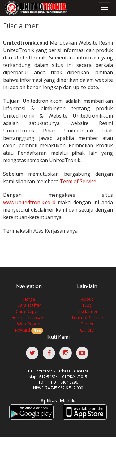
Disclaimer (86, 311)
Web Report (29, 324)
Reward (28, 330)
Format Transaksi (29, 318)
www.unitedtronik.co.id (29, 202)
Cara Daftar (29, 305)
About (87, 299)
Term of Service (78, 181)
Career (87, 324)
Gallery (87, 330)
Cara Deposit (29, 311)
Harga (29, 299)
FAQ (87, 305)
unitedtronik (34, 7)
